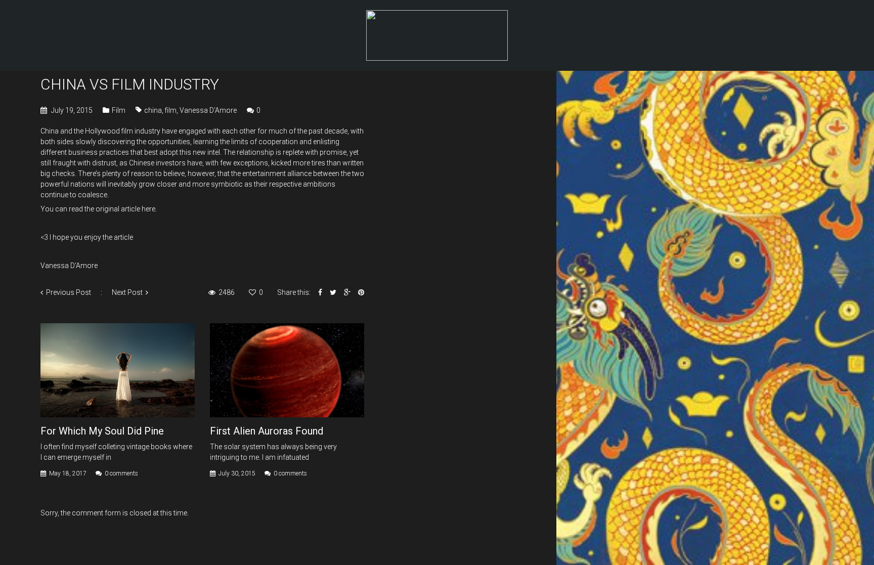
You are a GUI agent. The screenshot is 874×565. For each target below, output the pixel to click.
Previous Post (68, 292)
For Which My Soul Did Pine (102, 431)
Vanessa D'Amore (208, 110)
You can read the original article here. (99, 209)
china (153, 110)
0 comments (121, 473)
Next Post (127, 292)
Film (118, 110)
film (171, 110)
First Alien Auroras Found (266, 431)
